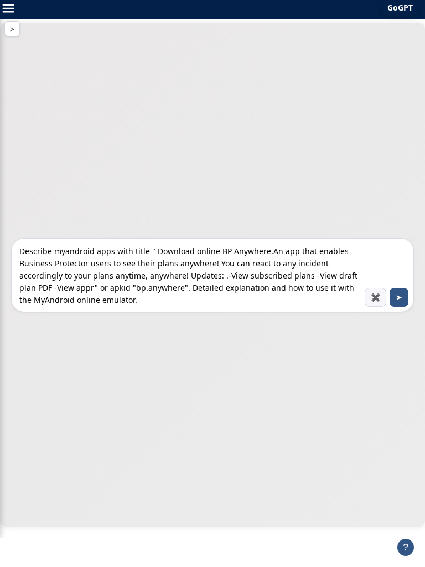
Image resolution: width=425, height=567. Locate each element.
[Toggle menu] (8, 9)
